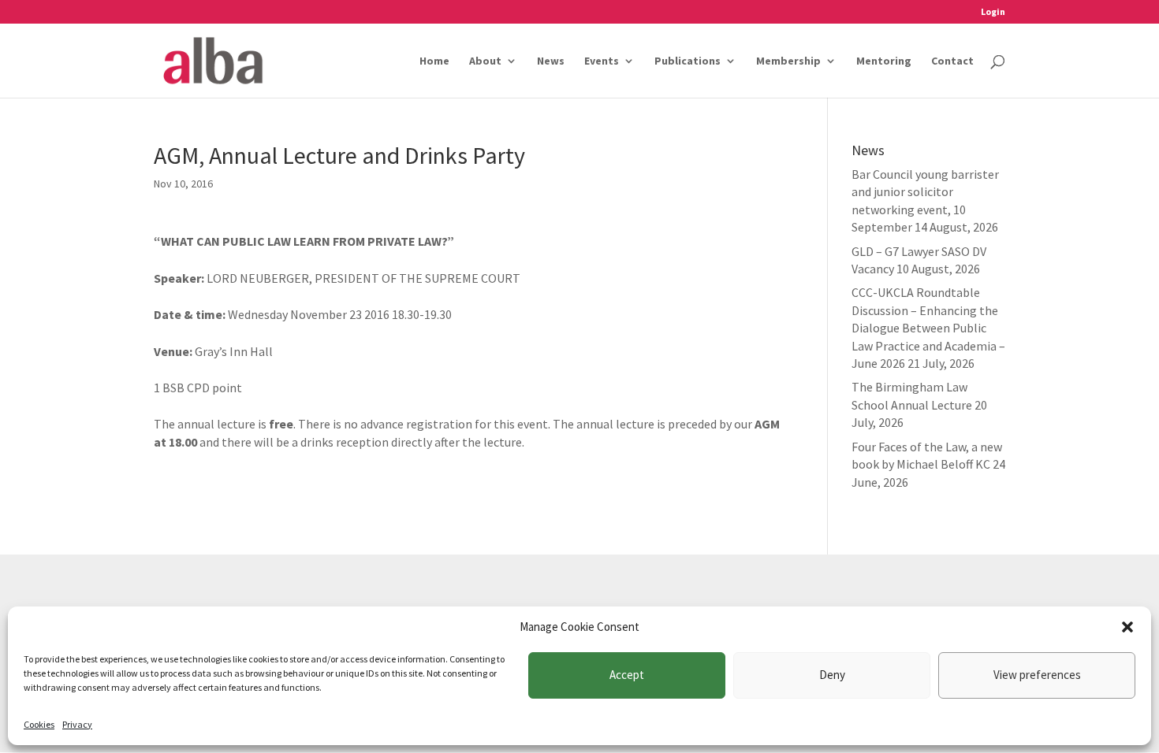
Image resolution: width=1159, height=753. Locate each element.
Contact (952, 61)
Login (993, 12)
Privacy (77, 724)
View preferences (1037, 674)
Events (601, 61)
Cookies (39, 724)
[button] (1127, 627)
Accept (626, 674)
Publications (687, 61)
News (551, 61)
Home (434, 61)
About (485, 61)
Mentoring (883, 61)
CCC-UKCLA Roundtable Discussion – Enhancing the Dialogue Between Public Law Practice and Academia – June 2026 (928, 327)
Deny (832, 674)
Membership (788, 61)
